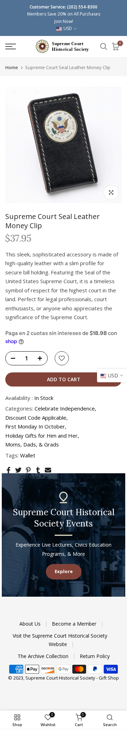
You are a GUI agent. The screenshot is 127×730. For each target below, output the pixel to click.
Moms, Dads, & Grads (32, 444)
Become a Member (75, 623)
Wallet (27, 455)
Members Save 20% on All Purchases (63, 14)
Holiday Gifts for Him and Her (41, 435)
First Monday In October (35, 426)
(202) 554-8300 (82, 7)
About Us (30, 623)
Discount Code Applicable (35, 417)
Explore (64, 571)
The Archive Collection (44, 656)
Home (11, 67)
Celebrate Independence (65, 408)
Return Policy (95, 656)
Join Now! (63, 21)
